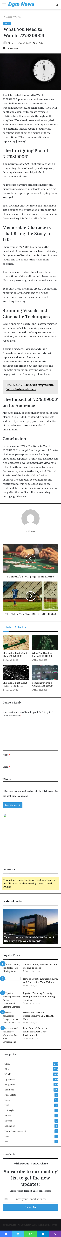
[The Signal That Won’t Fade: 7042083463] (16, 672)
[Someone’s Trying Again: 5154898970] (45, 672)
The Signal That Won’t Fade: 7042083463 (15, 684)
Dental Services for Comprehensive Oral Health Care (38, 1016)
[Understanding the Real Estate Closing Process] (11, 969)
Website (7, 779)
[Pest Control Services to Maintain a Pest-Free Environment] (11, 1035)
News (7, 1100)
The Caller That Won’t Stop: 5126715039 (15, 654)
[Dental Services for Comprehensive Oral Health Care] (11, 1017)
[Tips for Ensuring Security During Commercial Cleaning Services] (11, 1000)
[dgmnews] (21, 4)
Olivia (10, 43)
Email (6, 767)
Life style (9, 1110)
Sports (8, 1120)
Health (8, 1115)
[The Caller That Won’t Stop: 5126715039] (16, 642)
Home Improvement (15, 1131)
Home (8, 17)
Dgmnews (10, 1079)
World (17, 17)
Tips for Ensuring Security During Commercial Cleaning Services (39, 996)
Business (9, 1089)
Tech (7, 1064)
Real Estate (10, 1095)
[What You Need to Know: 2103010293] (45, 642)
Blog (7, 1069)
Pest (7, 1141)
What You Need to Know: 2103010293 (42, 654)
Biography (10, 1084)
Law (7, 1136)
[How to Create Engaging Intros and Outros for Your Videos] (11, 983)
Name (6, 754)
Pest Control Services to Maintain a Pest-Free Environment (36, 1031)
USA (7, 1105)
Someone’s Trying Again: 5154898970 (42, 684)
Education (10, 1126)
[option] (30, 926)
